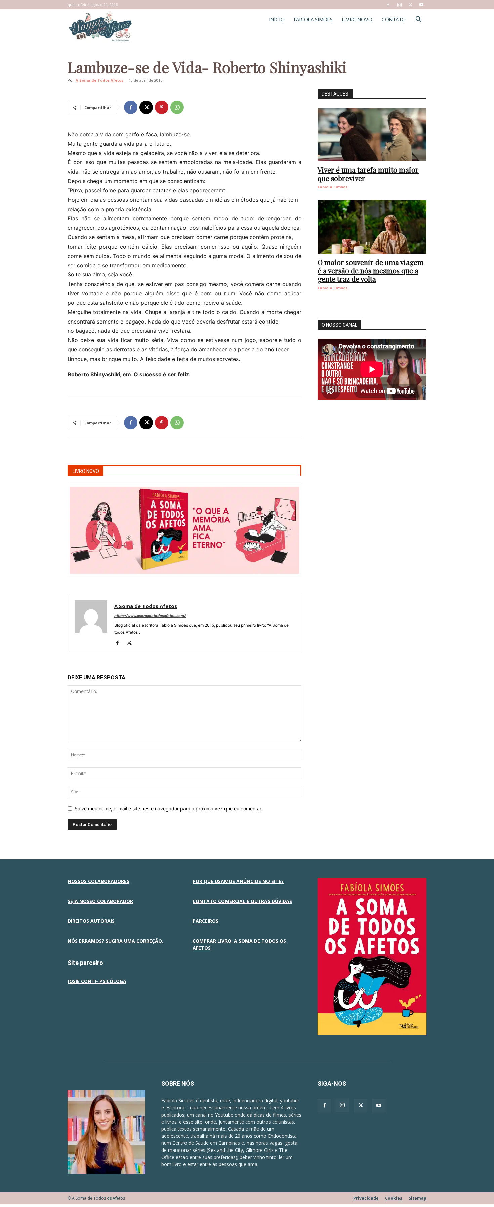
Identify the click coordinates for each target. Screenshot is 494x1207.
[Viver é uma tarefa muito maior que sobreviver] (372, 134)
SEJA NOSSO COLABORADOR (100, 901)
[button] (418, 20)
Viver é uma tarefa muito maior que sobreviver (368, 174)
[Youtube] (421, 4)
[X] (410, 4)
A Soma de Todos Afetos (99, 80)
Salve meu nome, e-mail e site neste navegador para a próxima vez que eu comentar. (168, 809)
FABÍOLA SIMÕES (313, 19)
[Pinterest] (161, 107)
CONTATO (394, 19)
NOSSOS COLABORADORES (98, 881)
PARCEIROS (205, 921)
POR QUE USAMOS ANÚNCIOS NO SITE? (238, 881)
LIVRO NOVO (357, 19)
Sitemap (417, 1198)
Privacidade (366, 1198)
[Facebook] (388, 4)
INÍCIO (277, 19)
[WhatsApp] (177, 107)
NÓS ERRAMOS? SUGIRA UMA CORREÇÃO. (115, 941)
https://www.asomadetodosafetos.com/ (150, 615)
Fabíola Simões (332, 186)
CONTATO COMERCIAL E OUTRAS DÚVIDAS (242, 901)
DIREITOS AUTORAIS (91, 921)
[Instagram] (399, 4)
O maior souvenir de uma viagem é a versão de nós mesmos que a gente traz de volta (371, 270)
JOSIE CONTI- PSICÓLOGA (97, 981)
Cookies (393, 1198)
